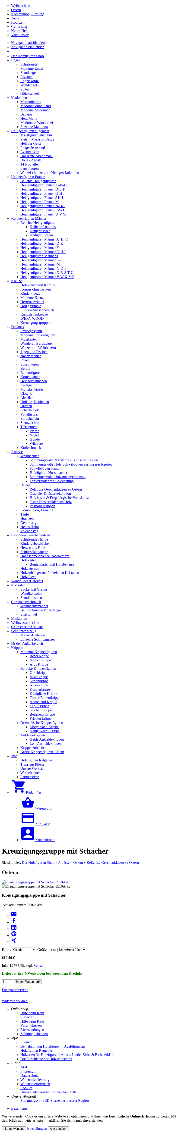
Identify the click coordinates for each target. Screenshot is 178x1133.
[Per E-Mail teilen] (14, 916)
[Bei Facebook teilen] (14, 922)
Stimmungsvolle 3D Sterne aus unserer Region (54, 1100)
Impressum (28, 1071)
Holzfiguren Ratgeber (36, 1050)
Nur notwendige (14, 1128)
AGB (24, 1067)
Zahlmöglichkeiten (34, 1034)
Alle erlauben (58, 1128)
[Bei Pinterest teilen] (14, 935)
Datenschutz (29, 1075)
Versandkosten (31, 1025)
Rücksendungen (32, 1030)
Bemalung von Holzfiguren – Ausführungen (52, 1046)
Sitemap (26, 1042)
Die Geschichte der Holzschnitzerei (46, 1059)
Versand (39, 965)
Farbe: (6, 949)
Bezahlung (19, 1108)
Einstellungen (37, 1128)
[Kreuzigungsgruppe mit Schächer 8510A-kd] (36, 882)
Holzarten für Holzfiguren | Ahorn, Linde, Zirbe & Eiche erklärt (67, 1055)
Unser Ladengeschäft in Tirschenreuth (48, 1092)
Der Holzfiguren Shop (38, 862)
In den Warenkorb (28, 981)
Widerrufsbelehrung (34, 1080)
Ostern (78, 862)
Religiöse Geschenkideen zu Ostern (113, 862)
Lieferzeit (27, 1017)
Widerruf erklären (15, 1001)
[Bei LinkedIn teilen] (14, 929)
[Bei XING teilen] (14, 942)
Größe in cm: (47, 949)
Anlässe (64, 862)
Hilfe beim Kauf (32, 1013)
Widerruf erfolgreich (35, 1084)
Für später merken (15, 990)
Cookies (26, 1088)
